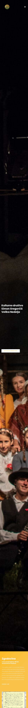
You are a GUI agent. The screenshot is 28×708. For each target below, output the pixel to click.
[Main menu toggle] (25, 6)
